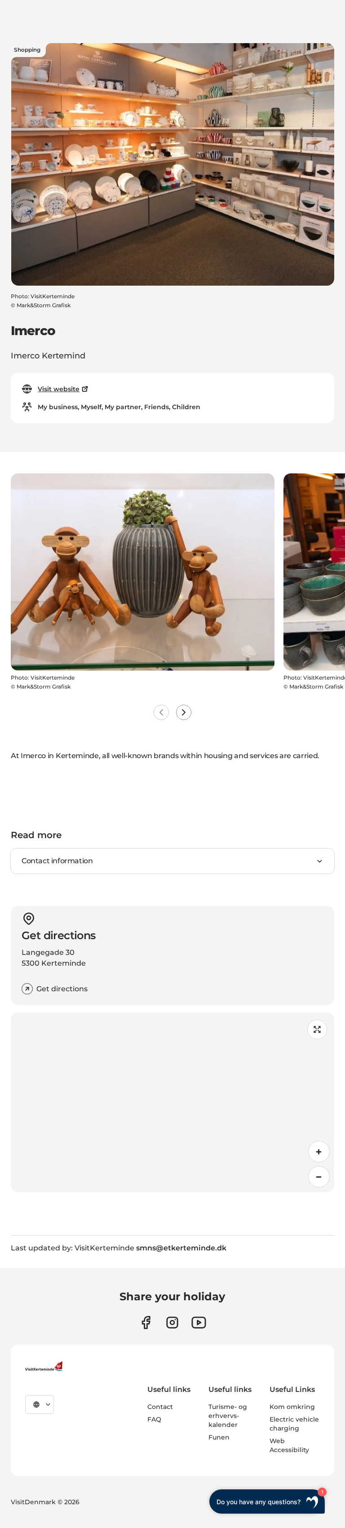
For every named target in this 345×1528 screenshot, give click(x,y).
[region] (172, 1102)
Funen (219, 1437)
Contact (160, 1407)
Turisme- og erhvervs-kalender (227, 1416)
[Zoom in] (319, 1151)
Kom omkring (292, 1407)
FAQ (154, 1419)
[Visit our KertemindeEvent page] (199, 1322)
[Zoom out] (319, 1177)
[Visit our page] (146, 1322)
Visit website (59, 389)
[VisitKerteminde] (45, 1366)
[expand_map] (317, 1029)
